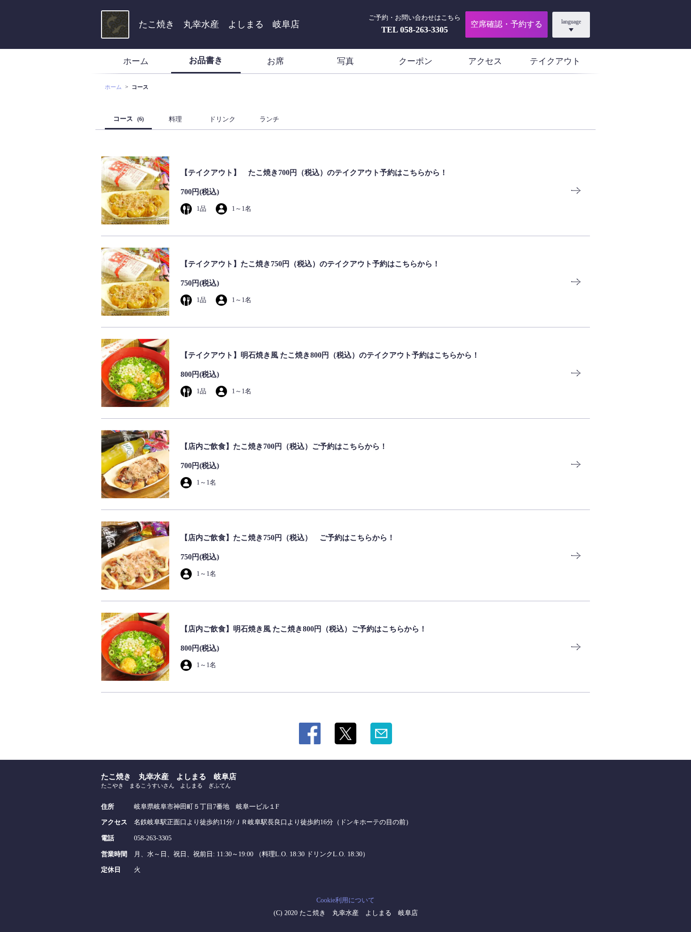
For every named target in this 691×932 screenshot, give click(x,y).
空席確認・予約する (506, 24)
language (571, 21)
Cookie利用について (345, 900)
